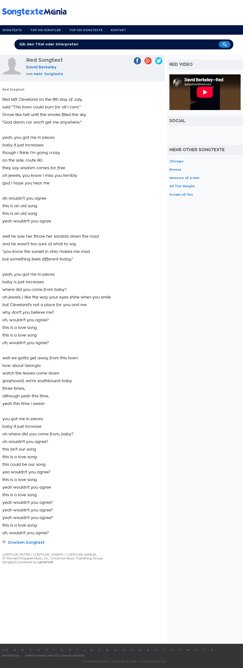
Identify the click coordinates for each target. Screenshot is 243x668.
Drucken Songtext (26, 542)
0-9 (5, 650)
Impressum (10, 655)
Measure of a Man (184, 177)
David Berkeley (41, 67)
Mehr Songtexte (48, 74)
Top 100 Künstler (45, 30)
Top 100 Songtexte (86, 30)
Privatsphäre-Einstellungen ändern (54, 655)
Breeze (175, 169)
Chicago (176, 161)
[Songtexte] (36, 12)
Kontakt (118, 30)
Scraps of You (181, 194)
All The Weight (182, 186)
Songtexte (12, 30)
